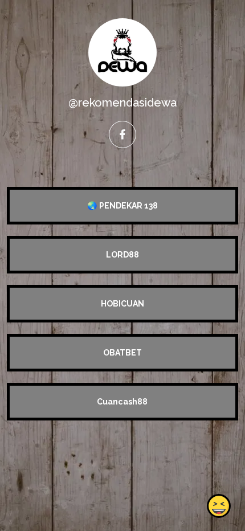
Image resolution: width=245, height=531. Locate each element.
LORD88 (122, 254)
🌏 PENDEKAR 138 (122, 205)
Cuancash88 (122, 401)
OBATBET (122, 352)
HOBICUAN (122, 303)
